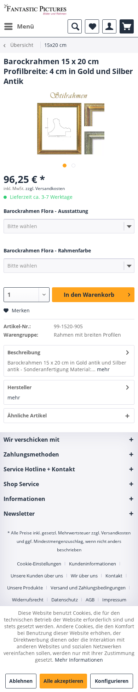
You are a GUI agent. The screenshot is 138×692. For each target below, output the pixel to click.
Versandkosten (116, 533)
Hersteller (19, 387)
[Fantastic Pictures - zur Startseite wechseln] (35, 10)
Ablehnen (21, 681)
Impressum (114, 599)
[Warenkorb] (127, 26)
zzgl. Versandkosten (45, 188)
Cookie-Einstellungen (39, 564)
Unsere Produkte (25, 587)
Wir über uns (84, 575)
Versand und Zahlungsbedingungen (88, 587)
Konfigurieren (111, 681)
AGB (90, 599)
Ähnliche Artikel (27, 415)
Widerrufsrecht (28, 599)
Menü (25, 26)
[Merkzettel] (92, 26)
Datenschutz (64, 599)
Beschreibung (23, 352)
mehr (103, 369)
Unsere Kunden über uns (37, 575)
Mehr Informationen (79, 659)
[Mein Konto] (109, 26)
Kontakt (113, 575)
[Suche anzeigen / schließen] (75, 26)
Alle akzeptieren (63, 681)
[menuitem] (19, 26)
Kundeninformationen (92, 564)
